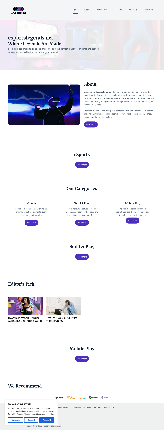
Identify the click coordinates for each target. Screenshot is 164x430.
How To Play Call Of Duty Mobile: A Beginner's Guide (25, 319)
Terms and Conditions (82, 407)
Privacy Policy (63, 407)
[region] (31, 412)
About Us (133, 10)
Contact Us (148, 10)
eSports (87, 10)
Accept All (47, 420)
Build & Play (102, 10)
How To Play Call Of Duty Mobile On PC (61, 319)
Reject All (31, 420)
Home (75, 10)
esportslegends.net (52, 426)
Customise (16, 420)
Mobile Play (118, 10)
